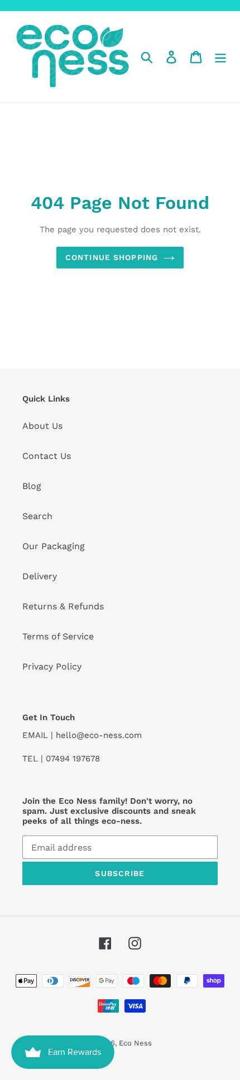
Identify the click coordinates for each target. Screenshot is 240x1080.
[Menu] (220, 57)
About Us (42, 426)
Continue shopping (111, 257)
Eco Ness (135, 1043)
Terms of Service (58, 636)
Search (37, 516)
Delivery (39, 576)
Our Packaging (53, 546)
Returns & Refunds (63, 606)
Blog (31, 486)
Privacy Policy (51, 666)
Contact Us (46, 456)
